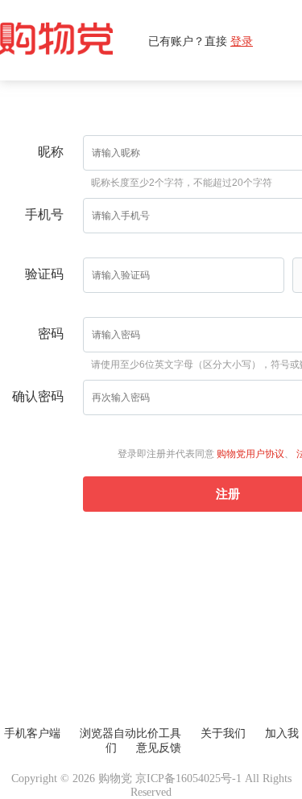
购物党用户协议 (250, 453)
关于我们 (223, 733)
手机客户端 (32, 733)
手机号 (44, 214)
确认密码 (38, 396)
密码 (51, 333)
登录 (241, 40)
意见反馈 (158, 748)
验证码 (44, 274)
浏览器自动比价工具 (130, 733)
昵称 (51, 152)
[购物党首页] (74, 40)
